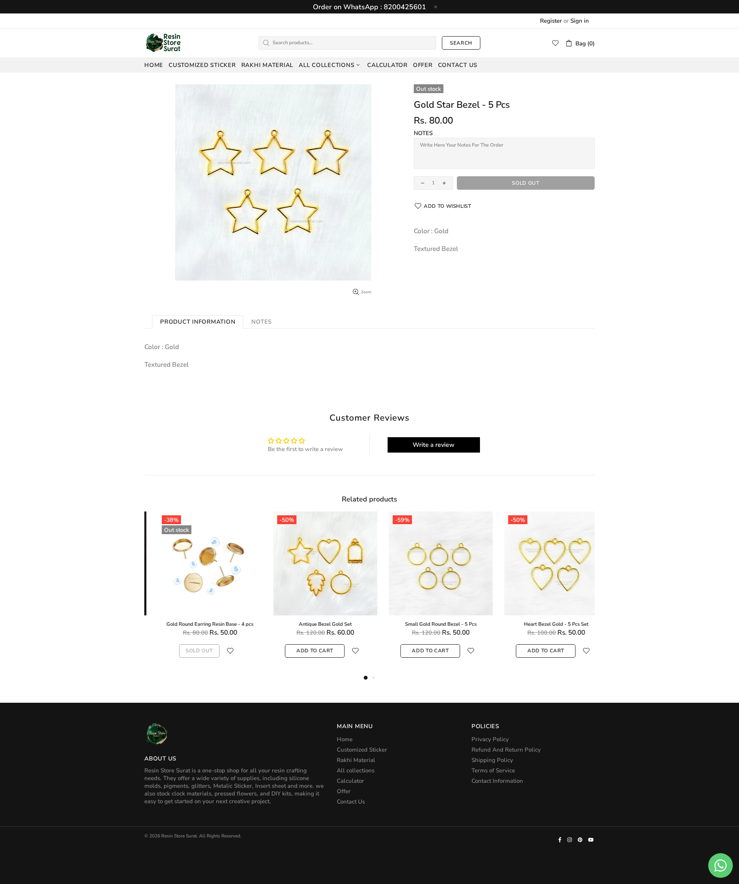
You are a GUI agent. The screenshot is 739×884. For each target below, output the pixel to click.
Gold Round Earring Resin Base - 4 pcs (542, 624)
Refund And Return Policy (506, 750)
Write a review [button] (434, 445)
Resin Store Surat (163, 43)
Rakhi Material (356, 760)
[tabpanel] (196, 592)
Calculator (350, 781)
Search (461, 43)
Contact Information (497, 781)
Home (345, 739)
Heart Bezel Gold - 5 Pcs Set (196, 624)
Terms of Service (493, 770)
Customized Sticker (362, 750)
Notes (423, 133)
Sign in (579, 21)
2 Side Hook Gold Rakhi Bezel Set (427, 624)
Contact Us (351, 801)
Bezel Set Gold (312, 624)
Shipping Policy (492, 760)
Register (551, 21)
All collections (356, 770)
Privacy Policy (490, 739)
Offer (344, 791)
